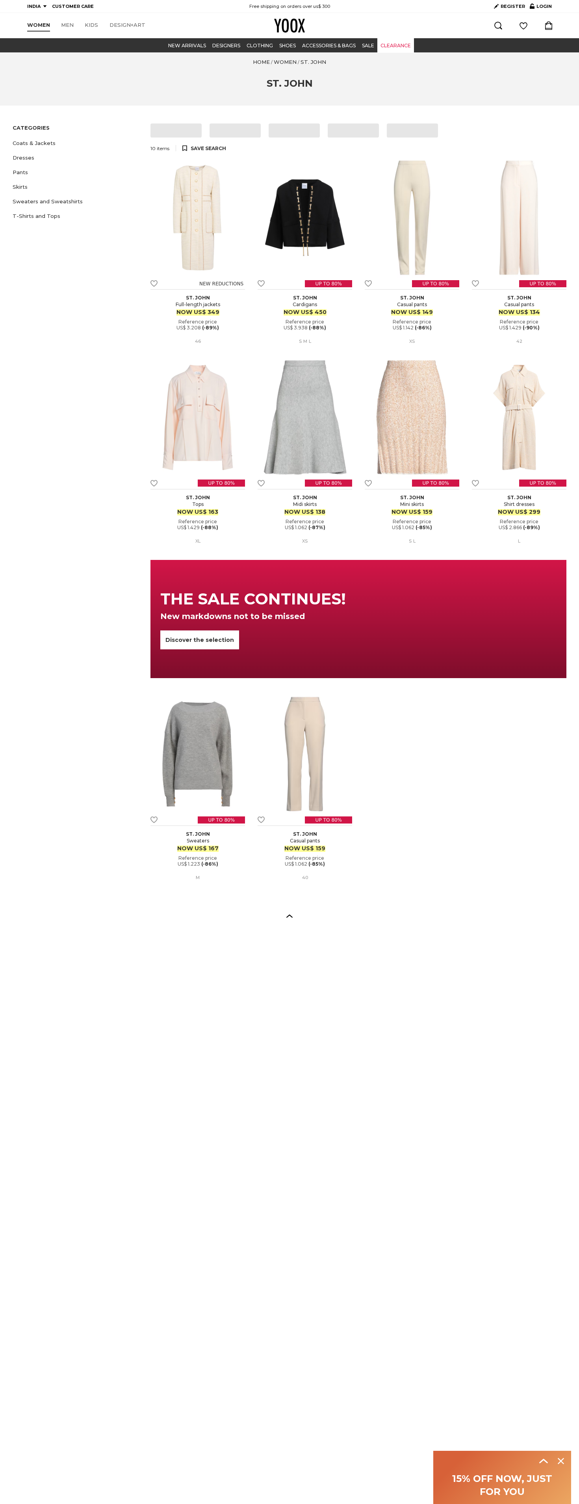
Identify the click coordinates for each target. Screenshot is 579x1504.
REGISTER (513, 6)
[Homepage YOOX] (289, 26)
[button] (77, 143)
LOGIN (541, 8)
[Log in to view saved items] (523, 25)
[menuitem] (38, 25)
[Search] (498, 25)
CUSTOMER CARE (73, 6)
